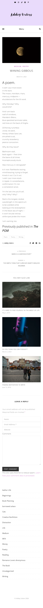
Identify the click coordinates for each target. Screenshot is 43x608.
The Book (6, 565)
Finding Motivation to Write (13, 385)
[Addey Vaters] (21, 14)
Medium (17, 66)
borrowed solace (8, 506)
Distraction (6, 522)
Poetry (26, 66)
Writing (21, 237)
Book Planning (8, 501)
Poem (5, 237)
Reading (5, 555)
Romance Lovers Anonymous (13, 560)
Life (3, 528)
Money (5, 544)
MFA (4, 538)
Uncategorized (8, 571)
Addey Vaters (9, 243)
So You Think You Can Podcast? (15, 349)
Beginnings (6, 495)
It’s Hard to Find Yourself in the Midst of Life (21, 310)
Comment (6, 434)
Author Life (6, 490)
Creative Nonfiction (9, 517)
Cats (4, 511)
